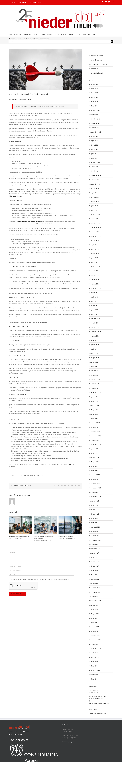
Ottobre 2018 (95, 492)
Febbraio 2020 (95, 423)
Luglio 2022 (94, 297)
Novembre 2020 (95, 384)
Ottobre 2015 (95, 644)
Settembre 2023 (95, 236)
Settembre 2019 (95, 444)
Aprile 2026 (94, 101)
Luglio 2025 (94, 141)
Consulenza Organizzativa (26, 475)
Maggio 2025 (94, 149)
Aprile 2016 (94, 618)
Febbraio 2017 (95, 579)
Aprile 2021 (94, 362)
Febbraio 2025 (95, 162)
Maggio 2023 (94, 253)
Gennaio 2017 (94, 583)
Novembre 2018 (95, 488)
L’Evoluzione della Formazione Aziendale (69, 536)
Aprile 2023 (94, 258)
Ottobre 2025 (95, 128)
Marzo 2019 (94, 471)
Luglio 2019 (94, 453)
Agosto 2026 (94, 84)
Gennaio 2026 (94, 115)
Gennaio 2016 (94, 631)
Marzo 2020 (94, 418)
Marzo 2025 (94, 158)
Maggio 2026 (94, 97)
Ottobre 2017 (95, 544)
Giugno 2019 (94, 457)
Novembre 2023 (95, 227)
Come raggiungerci (68, 742)
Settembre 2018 (95, 497)
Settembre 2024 (95, 184)
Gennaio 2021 (94, 375)
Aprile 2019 (94, 466)
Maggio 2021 (94, 358)
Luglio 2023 (94, 245)
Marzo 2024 (94, 210)
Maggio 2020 (94, 410)
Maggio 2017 (94, 566)
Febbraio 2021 (95, 371)
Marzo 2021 (94, 366)
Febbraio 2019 (95, 475)
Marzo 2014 (94, 679)
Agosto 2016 (94, 605)
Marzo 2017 (94, 575)
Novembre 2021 (95, 332)
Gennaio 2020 (94, 427)
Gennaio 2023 (94, 271)
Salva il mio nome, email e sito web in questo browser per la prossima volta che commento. (39, 578)
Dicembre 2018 (95, 483)
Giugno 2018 (94, 510)
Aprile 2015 (94, 661)
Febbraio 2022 (95, 319)
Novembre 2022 (95, 279)
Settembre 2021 (95, 340)
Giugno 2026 (94, 93)
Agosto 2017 (94, 553)
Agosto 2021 (94, 345)
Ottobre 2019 (95, 440)
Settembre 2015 (95, 648)
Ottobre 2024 (95, 180)
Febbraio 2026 (95, 110)
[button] (94, 34)
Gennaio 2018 (94, 531)
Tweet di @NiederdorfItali (97, 713)
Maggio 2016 (94, 614)
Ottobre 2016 (95, 596)
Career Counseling (96, 60)
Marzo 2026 (94, 106)
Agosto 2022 (94, 293)
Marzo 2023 (94, 262)
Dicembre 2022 (95, 275)
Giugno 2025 (94, 145)
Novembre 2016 (95, 592)
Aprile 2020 (94, 414)
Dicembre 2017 (95, 536)
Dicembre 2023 (95, 223)
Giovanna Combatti (23, 495)
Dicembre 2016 (95, 588)
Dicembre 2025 (95, 119)
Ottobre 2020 (95, 388)
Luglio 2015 (94, 653)
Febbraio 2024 (95, 214)
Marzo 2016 (94, 622)
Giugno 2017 (94, 562)
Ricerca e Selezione (96, 56)
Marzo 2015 (94, 666)
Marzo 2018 (94, 523)
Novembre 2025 (95, 123)
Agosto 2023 (94, 240)
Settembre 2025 (95, 132)
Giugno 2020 (94, 405)
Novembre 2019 (95, 436)
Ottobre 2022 (95, 284)
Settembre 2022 (95, 288)
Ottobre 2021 (95, 336)
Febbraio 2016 (95, 627)
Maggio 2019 (94, 462)
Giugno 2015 (94, 657)
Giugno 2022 (94, 301)
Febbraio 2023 (95, 266)
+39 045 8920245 (98, 698)
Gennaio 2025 (94, 167)
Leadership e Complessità (15, 536)
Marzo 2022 (94, 314)
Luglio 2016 (94, 609)
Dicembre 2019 (95, 431)
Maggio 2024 (94, 201)
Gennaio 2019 (94, 479)
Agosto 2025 (94, 136)
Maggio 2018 (94, 514)
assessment (20, 235)
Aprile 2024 (94, 206)
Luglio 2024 (94, 193)
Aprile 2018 (94, 518)
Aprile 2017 (94, 570)
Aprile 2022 (94, 310)
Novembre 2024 (95, 175)
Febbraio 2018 (95, 527)
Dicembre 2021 (95, 327)
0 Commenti (44, 475)
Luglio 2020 (94, 401)
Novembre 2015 (95, 640)
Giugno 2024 (94, 197)
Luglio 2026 (94, 89)
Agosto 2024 (94, 188)
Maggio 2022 (94, 306)
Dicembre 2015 (95, 635)
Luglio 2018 (94, 505)
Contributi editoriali (96, 73)
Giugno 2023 (94, 249)
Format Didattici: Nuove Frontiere (42, 536)
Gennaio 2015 (94, 675)
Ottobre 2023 (95, 232)
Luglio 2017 (94, 557)
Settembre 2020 (95, 392)
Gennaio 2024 (94, 219)
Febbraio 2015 (95, 670)
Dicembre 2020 (95, 379)
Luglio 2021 (94, 349)
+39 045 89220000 (100, 696)
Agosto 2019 (94, 449)
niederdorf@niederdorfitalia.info (99, 703)
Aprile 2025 (94, 154)
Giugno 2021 (94, 353)
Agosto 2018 (94, 501)
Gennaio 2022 (94, 323)
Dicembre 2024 (95, 171)
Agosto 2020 (94, 397)
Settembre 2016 (95, 601)
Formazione (36, 475)
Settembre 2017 (95, 549)
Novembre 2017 (95, 540)
